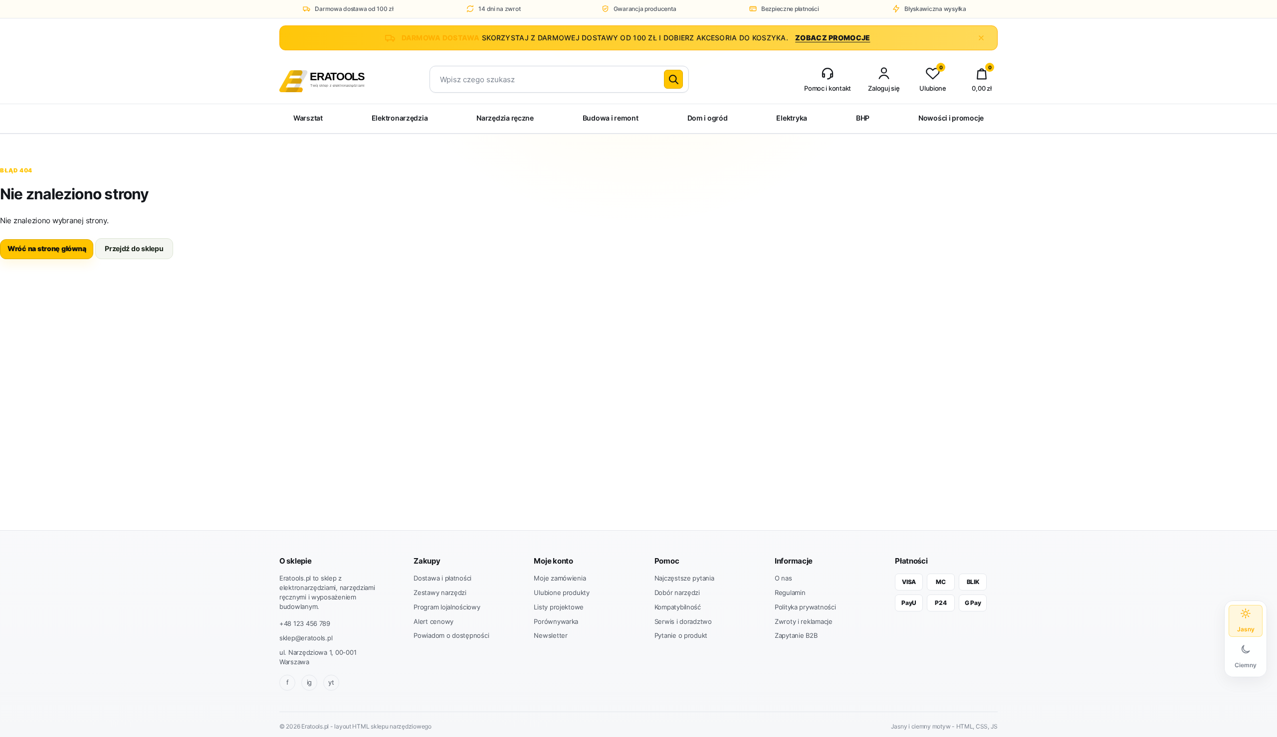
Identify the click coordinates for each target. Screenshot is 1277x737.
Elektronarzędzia (400, 118)
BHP (862, 118)
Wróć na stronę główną (46, 248)
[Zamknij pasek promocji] (981, 38)
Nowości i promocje (951, 118)
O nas (783, 578)
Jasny (1246, 629)
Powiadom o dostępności (451, 635)
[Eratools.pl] (340, 79)
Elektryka (791, 118)
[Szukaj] (673, 79)
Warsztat (308, 118)
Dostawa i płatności (442, 578)
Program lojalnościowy (447, 607)
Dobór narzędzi (677, 592)
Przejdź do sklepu (134, 248)
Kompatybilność (677, 607)
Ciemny (1246, 665)
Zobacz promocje (832, 37)
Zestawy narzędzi (440, 592)
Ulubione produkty (561, 592)
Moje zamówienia (560, 578)
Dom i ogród (707, 118)
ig (309, 682)
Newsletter (550, 635)
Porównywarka (556, 621)
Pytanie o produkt (680, 635)
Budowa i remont (610, 118)
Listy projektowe (559, 607)
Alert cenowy (433, 621)
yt (331, 682)
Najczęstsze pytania (684, 578)
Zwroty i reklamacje (804, 621)
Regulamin (790, 592)
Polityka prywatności (805, 607)
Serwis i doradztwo (683, 621)
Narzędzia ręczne (505, 118)
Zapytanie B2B (796, 635)
